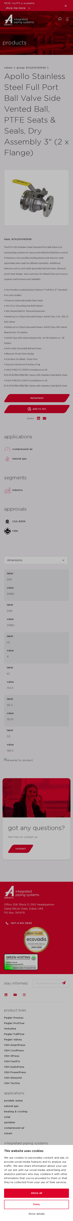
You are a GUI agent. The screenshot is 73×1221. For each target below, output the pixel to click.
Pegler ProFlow (14, 1023)
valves (8, 67)
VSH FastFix (12, 1061)
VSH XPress (11, 1056)
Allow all (36, 1193)
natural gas (11, 1106)
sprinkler (9, 1122)
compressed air (14, 1128)
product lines (15, 1010)
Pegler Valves (13, 1039)
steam (8, 1133)
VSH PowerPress (15, 1072)
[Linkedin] (6, 995)
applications (14, 1093)
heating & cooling (15, 1111)
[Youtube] (15, 995)
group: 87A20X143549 (31, 67)
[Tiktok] (33, 995)
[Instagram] (24, 995)
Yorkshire (10, 1028)
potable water (13, 1100)
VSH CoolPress (14, 1050)
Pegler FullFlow (14, 1034)
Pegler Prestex (14, 1018)
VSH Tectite (12, 1083)
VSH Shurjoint (13, 1078)
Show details (37, 1214)
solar (7, 1117)
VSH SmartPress (14, 1045)
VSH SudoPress (14, 1067)
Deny (36, 1204)
